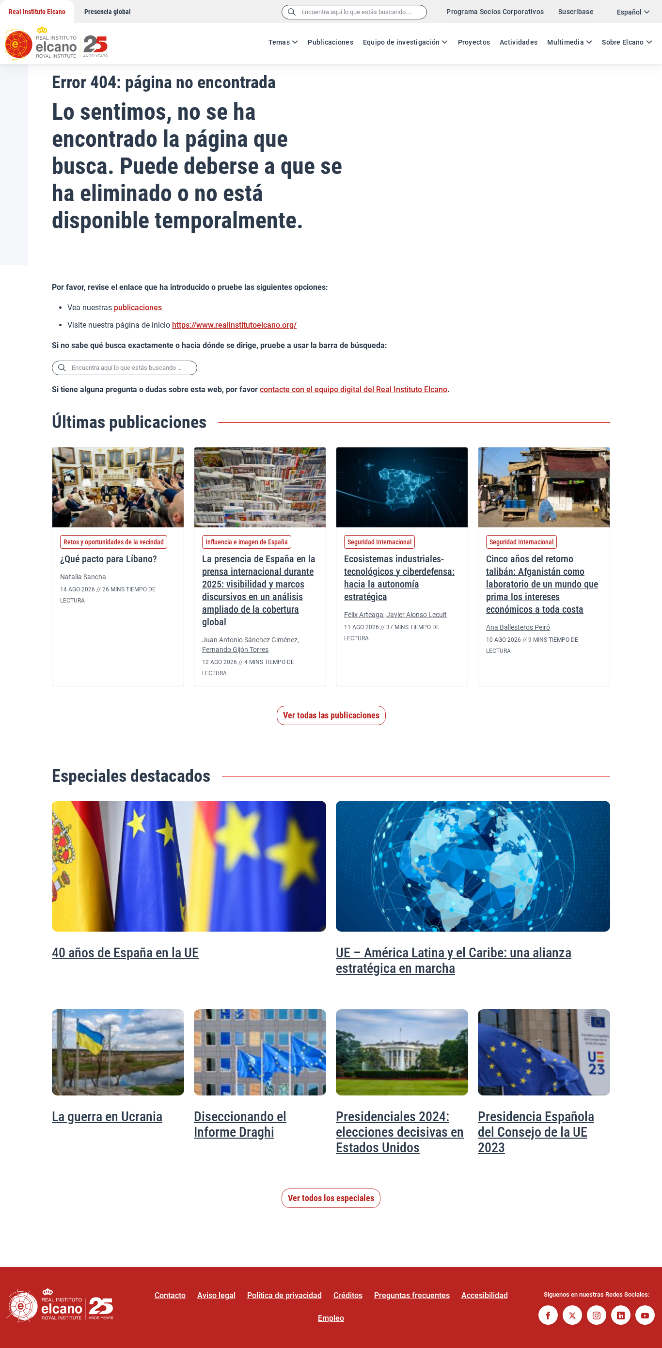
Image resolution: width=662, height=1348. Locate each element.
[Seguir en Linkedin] (620, 1316)
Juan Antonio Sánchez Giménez (250, 640)
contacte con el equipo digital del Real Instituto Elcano (353, 389)
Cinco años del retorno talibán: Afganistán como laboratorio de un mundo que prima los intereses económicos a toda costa (542, 584)
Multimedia (565, 42)
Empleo (331, 1318)
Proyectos (474, 42)
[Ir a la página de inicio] (65, 38)
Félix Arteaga (363, 614)
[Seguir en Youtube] (645, 1316)
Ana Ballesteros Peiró (518, 627)
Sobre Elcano (623, 42)
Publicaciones (330, 42)
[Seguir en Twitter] (572, 1316)
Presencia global (107, 12)
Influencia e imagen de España (246, 542)
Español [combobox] (629, 12)
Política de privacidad (284, 1295)
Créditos (348, 1295)
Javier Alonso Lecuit (416, 614)
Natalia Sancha (83, 577)
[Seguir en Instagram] (596, 1316)
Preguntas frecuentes (412, 1295)
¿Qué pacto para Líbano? (108, 559)
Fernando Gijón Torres (235, 649)
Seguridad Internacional (379, 542)
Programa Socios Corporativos (495, 12)
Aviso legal (216, 1295)
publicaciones (138, 307)
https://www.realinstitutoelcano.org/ (234, 325)
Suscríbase (576, 12)
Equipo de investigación (401, 42)
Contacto (170, 1295)
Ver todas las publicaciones (331, 715)
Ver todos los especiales (331, 1198)
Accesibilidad (484, 1295)
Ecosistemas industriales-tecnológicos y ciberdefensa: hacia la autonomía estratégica (399, 578)
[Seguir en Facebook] (548, 1316)
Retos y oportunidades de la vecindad (113, 542)
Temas (279, 42)
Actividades (518, 42)
